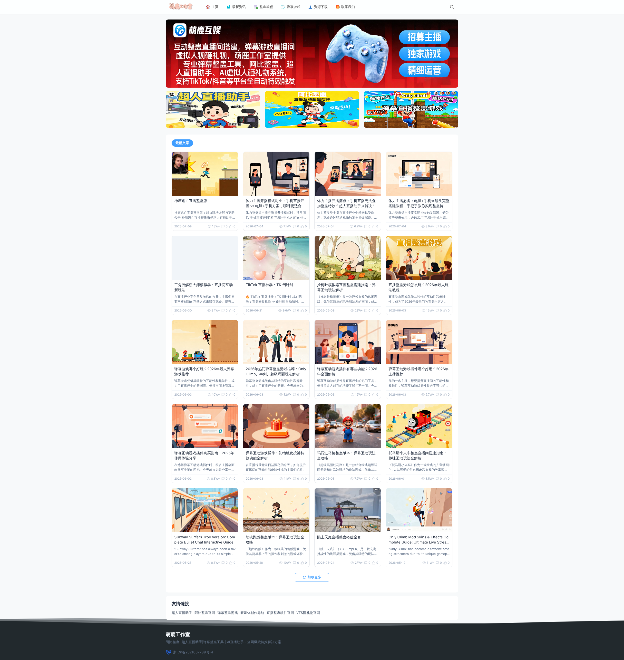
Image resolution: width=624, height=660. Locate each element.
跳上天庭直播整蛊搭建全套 (339, 537)
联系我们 (348, 7)
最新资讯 (239, 7)
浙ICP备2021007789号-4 (193, 652)
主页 (215, 7)
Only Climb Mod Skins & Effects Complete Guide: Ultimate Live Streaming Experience (419, 542)
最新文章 (182, 143)
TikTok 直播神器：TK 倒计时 (269, 284)
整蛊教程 (266, 7)
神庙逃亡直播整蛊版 (190, 200)
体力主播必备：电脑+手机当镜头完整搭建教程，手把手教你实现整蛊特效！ (419, 205)
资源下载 (321, 7)
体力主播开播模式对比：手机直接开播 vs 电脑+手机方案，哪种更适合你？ (275, 205)
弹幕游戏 (293, 7)
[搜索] (452, 6)
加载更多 (314, 577)
